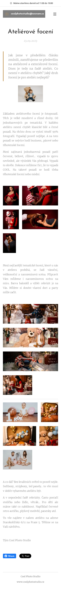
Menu (55, 14)
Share (11, 556)
